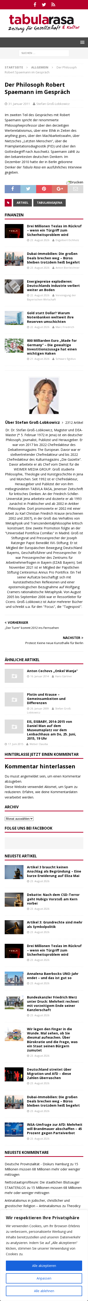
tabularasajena (49, 203)
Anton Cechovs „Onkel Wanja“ (52, 671)
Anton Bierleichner (68, 267)
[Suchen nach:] (44, 52)
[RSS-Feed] (53, 4)
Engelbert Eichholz (67, 240)
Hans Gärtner (63, 676)
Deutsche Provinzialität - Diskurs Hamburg (37, 1164)
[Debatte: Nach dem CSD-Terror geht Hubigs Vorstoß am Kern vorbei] (14, 900)
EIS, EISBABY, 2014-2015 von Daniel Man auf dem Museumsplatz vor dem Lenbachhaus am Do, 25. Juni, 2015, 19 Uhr (51, 730)
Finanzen (14, 214)
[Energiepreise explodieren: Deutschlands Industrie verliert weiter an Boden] (14, 286)
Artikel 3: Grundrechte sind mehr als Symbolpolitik (54, 924)
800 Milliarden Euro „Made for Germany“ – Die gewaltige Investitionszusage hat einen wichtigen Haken (52, 347)
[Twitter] (44, 4)
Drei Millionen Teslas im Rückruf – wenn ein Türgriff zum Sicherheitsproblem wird (54, 230)
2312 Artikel (74, 422)
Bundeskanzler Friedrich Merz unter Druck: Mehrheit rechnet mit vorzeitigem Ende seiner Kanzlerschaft (53, 1003)
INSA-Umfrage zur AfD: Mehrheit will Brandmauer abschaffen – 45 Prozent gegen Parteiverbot (54, 1128)
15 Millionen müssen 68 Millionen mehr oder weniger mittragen (42, 1169)
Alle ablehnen (44, 1291)
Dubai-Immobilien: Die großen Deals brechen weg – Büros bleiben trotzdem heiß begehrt (53, 257)
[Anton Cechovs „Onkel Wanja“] (14, 676)
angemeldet (29, 776)
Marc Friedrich (65, 327)
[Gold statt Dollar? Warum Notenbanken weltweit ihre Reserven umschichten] (14, 318)
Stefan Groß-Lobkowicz (53, 104)
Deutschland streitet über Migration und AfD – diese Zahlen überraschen (49, 1073)
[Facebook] (35, 4)
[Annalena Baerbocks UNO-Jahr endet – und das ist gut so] (14, 979)
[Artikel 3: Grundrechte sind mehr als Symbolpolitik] (14, 927)
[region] (44, 1255)
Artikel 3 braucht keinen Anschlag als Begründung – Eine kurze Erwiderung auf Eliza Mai (54, 871)
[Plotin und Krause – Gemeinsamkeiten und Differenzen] (14, 699)
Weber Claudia (39, 744)
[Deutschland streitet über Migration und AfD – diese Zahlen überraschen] (14, 1074)
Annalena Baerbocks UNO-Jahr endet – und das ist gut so (52, 975)
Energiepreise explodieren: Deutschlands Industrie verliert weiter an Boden (53, 285)
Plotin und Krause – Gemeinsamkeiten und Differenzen (46, 698)
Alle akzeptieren (44, 1265)
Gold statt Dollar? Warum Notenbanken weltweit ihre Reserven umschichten (50, 317)
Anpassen (44, 1278)
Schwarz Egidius (66, 358)
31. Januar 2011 (19, 104)
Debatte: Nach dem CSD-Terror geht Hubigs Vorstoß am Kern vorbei (53, 898)
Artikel (22, 203)
